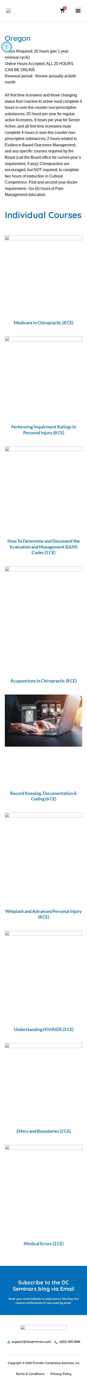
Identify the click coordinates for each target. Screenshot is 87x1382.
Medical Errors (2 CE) (44, 1243)
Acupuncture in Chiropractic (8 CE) (43, 680)
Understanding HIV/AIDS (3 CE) (43, 1029)
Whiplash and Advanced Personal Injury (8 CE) (43, 914)
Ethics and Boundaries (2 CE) (44, 1131)
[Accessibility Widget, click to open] (6, 46)
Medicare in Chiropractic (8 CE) (43, 322)
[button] (78, 10)
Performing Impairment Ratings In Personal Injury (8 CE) (43, 429)
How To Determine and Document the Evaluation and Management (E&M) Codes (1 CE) (43, 546)
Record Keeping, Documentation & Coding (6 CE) (43, 795)
